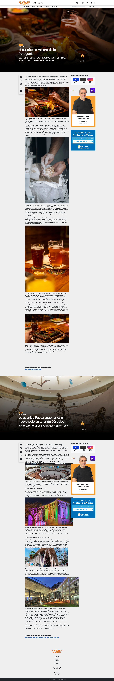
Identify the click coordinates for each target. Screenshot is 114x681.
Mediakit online (57, 673)
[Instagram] (83, 3)
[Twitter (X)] (83, 79)
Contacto (57, 674)
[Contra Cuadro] (34, 3)
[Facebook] (77, 3)
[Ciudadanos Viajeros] (24, 3)
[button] (21, 77)
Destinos (33, 6)
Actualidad (26, 6)
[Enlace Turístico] (40, 3)
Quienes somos (57, 672)
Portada (20, 6)
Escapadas (39, 6)
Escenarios (46, 6)
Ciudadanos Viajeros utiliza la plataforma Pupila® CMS (57, 679)
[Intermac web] (83, 140)
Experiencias (54, 6)
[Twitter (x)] (80, 3)
